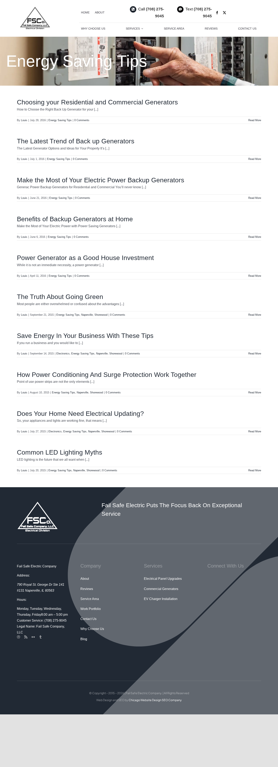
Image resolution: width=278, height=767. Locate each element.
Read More (254, 120)
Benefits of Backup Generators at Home (75, 219)
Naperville (87, 314)
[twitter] (224, 12)
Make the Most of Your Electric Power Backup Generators (100, 180)
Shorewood (100, 314)
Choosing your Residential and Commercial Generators (97, 102)
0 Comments (81, 120)
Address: (23, 575)
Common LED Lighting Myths (59, 452)
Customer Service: (30, 620)
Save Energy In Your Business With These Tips (85, 335)
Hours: (21, 599)
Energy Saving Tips (60, 120)
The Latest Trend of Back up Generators (75, 141)
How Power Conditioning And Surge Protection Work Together (106, 374)
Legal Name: (26, 626)
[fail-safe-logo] (35, 8)
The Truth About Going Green (60, 296)
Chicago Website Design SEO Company (155, 700)
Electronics (63, 353)
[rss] (25, 637)
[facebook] (217, 12)
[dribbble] (18, 637)
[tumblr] (40, 637)
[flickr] (33, 637)
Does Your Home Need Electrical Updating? (80, 413)
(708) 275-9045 (55, 620)
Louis (24, 120)
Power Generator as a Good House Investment (85, 257)
